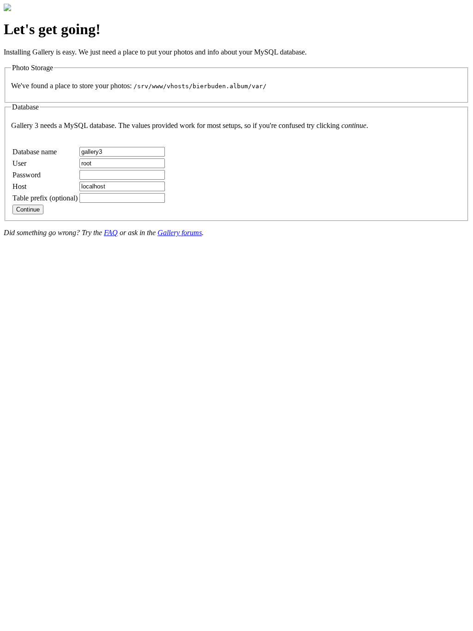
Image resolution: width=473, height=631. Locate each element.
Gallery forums (180, 233)
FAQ (111, 233)
